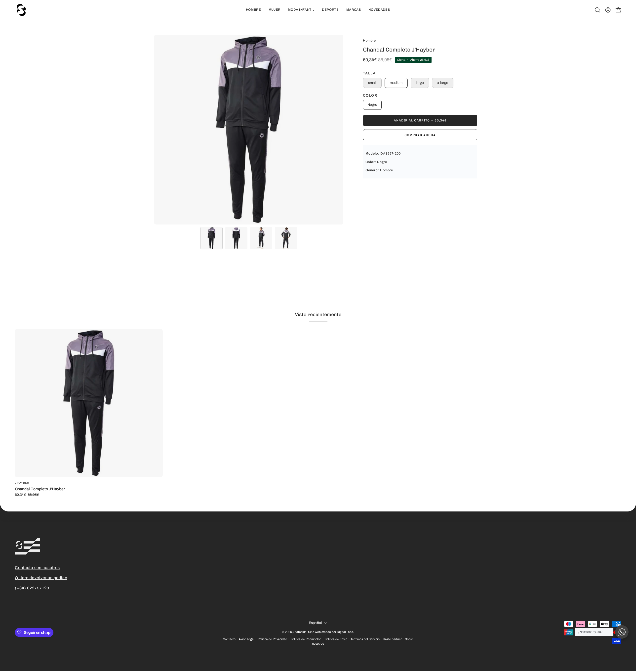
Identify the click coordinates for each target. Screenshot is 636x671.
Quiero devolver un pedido (41, 578)
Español (315, 623)
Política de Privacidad (272, 639)
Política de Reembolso (305, 639)
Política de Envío (335, 639)
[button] (597, 10)
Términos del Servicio (365, 639)
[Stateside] (21, 10)
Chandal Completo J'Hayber (40, 489)
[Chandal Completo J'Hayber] (211, 238)
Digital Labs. (345, 632)
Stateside (300, 632)
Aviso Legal (246, 639)
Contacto (229, 639)
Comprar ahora (420, 135)
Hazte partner (392, 639)
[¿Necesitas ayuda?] (622, 632)
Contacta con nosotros (37, 567)
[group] (318, 413)
